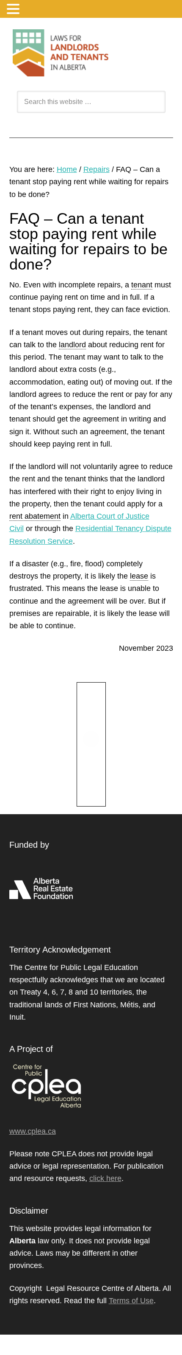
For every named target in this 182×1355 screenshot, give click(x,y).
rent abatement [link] (35, 516)
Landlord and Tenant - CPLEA (91, 52)
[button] (14, 10)
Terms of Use (131, 1300)
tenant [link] (141, 285)
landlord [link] (72, 344)
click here (105, 1178)
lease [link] (139, 576)
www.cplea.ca (32, 1131)
